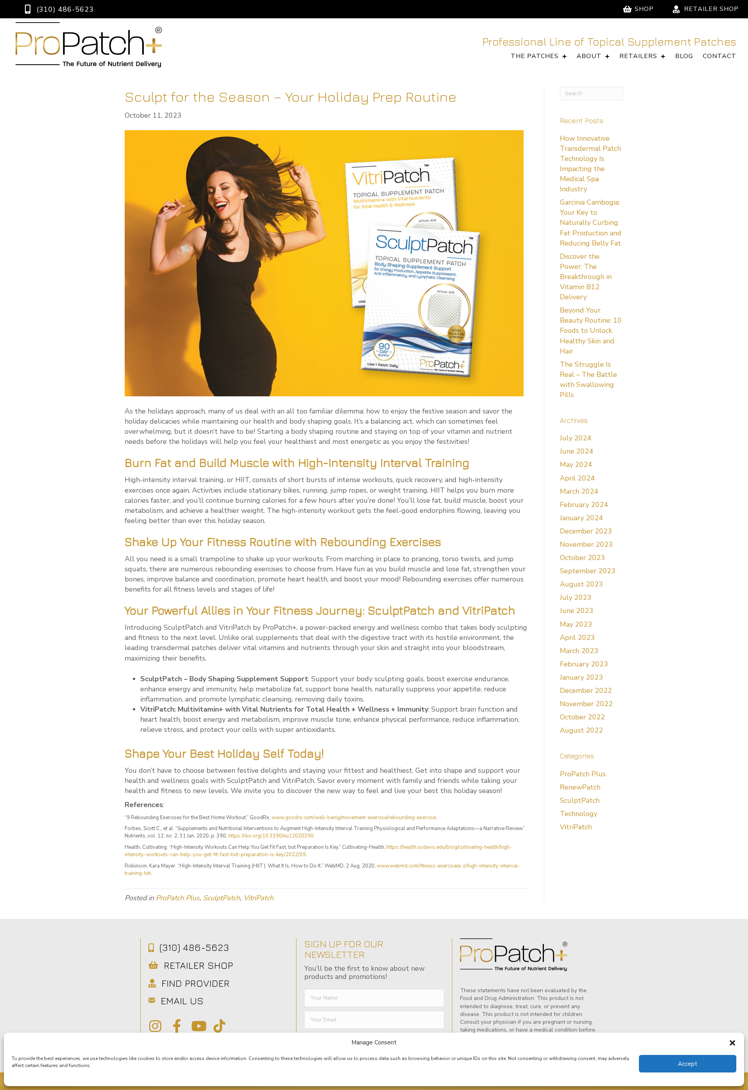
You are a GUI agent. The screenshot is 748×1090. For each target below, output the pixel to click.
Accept (687, 1064)
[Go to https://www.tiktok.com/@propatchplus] (219, 1026)
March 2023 (579, 650)
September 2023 (588, 571)
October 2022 (582, 717)
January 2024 (581, 518)
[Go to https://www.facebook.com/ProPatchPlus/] (176, 1026)
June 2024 (576, 451)
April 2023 (577, 637)
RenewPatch (580, 787)
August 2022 (581, 730)
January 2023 (581, 677)
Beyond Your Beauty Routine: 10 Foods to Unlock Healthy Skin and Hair (591, 330)
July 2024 (575, 438)
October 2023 (582, 557)
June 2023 (576, 610)
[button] (732, 1043)
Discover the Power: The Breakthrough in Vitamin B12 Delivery (586, 277)
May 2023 (576, 624)
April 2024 (577, 478)
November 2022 (586, 703)
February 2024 (584, 504)
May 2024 (576, 464)
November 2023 (586, 544)
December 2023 (586, 531)
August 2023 (581, 584)
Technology (578, 813)
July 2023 (575, 597)
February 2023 (584, 664)
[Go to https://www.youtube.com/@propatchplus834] (198, 1026)
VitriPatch (258, 898)
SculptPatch (221, 898)
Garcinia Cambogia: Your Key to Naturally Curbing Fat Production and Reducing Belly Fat (590, 222)
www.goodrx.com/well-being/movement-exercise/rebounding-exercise (354, 817)
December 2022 (586, 690)
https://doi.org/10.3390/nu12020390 (271, 835)
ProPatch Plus (177, 898)
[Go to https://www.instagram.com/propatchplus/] (155, 1026)
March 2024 (579, 491)
